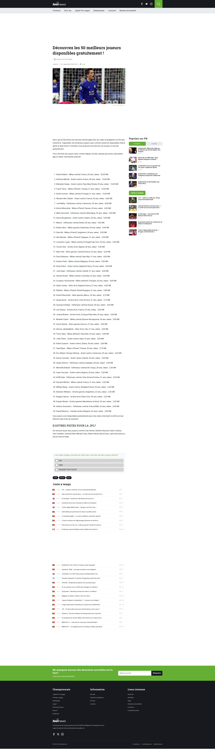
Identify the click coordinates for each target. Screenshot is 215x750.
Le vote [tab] (154, 144)
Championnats (98, 11)
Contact (93, 704)
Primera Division (58, 707)
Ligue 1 (55, 704)
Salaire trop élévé (68, 470)
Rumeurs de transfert (127, 11)
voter (83, 64)
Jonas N (55, 64)
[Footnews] (79, 720)
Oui (60, 461)
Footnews (57, 11)
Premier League (58, 697)
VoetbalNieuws (147, 744)
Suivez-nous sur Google (64, 59)
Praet (55, 477)
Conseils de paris (133, 710)
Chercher (131, 697)
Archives (130, 694)
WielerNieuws (158, 744)
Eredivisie (56, 714)
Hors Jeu (67, 11)
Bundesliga (56, 701)
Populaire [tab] (137, 144)
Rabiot (62, 477)
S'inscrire (157, 673)
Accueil (92, 694)
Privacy (92, 701)
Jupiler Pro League (82, 11)
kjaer (68, 477)
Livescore (112, 11)
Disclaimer (136, 744)
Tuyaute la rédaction (96, 697)
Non (61, 465)
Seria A (55, 710)
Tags (129, 701)
